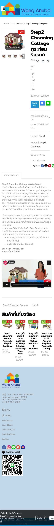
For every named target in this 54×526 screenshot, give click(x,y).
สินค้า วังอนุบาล (8, 429)
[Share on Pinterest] (49, 165)
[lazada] (23, 447)
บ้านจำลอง (19, 23)
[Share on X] (46, 165)
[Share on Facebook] (42, 165)
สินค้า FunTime (8, 434)
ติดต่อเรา (34, 104)
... (12, 23)
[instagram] (9, 447)
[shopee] (18, 447)
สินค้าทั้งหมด (7, 420)
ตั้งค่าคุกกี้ (41, 518)
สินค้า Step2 (7, 425)
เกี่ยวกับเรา (6, 415)
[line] (13, 447)
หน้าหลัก (6, 23)
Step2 (42, 136)
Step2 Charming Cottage (15, 305)
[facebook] (4, 447)
